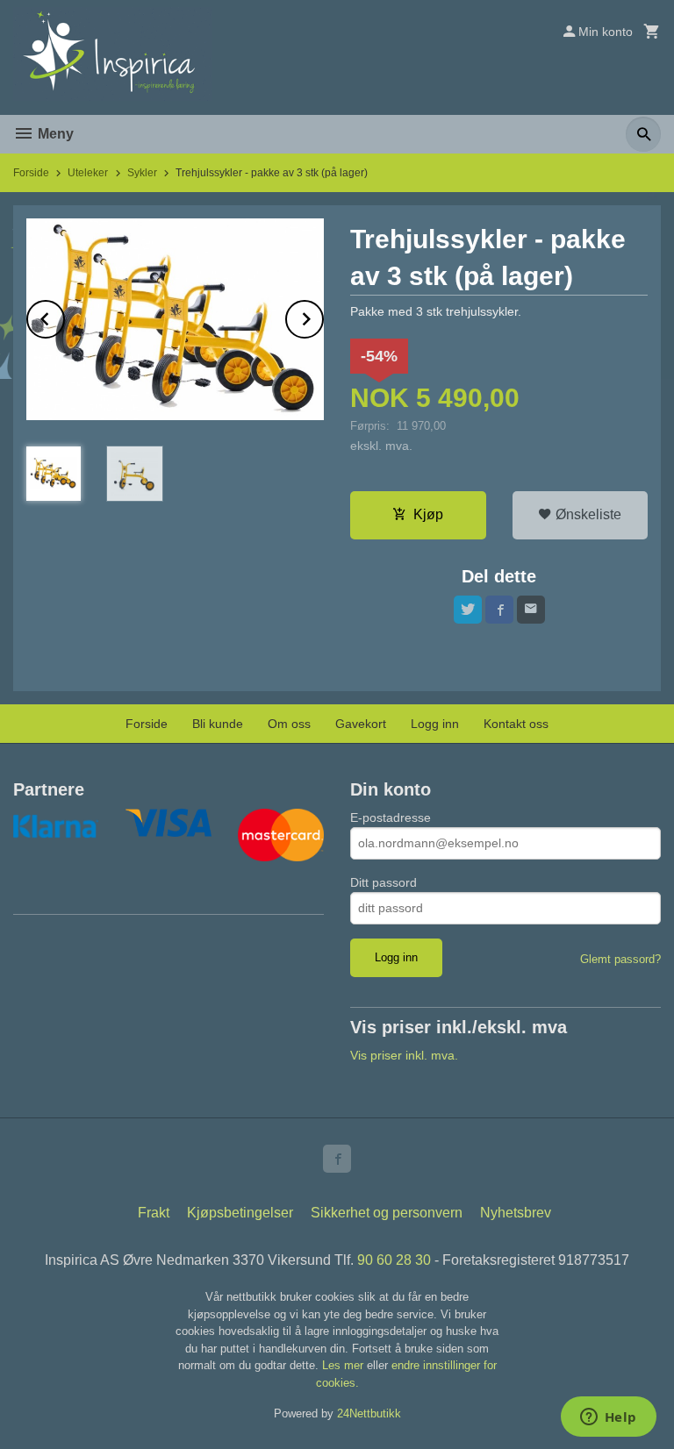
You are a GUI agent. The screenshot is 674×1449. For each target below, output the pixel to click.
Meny (54, 133)
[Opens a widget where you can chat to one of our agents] (608, 1418)
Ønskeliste (586, 514)
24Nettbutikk (369, 1413)
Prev (64, 316)
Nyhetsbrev (515, 1212)
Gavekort (360, 724)
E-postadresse (390, 817)
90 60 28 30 (394, 1260)
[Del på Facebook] (499, 610)
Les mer (344, 1365)
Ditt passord (383, 882)
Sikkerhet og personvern (386, 1212)
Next (323, 316)
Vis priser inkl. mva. (404, 1055)
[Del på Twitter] (468, 610)
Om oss (289, 724)
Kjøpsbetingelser (240, 1212)
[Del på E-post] (531, 610)
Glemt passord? (620, 959)
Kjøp (428, 514)
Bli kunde (217, 724)
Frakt (153, 1212)
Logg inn (435, 724)
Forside (31, 173)
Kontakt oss (516, 724)
